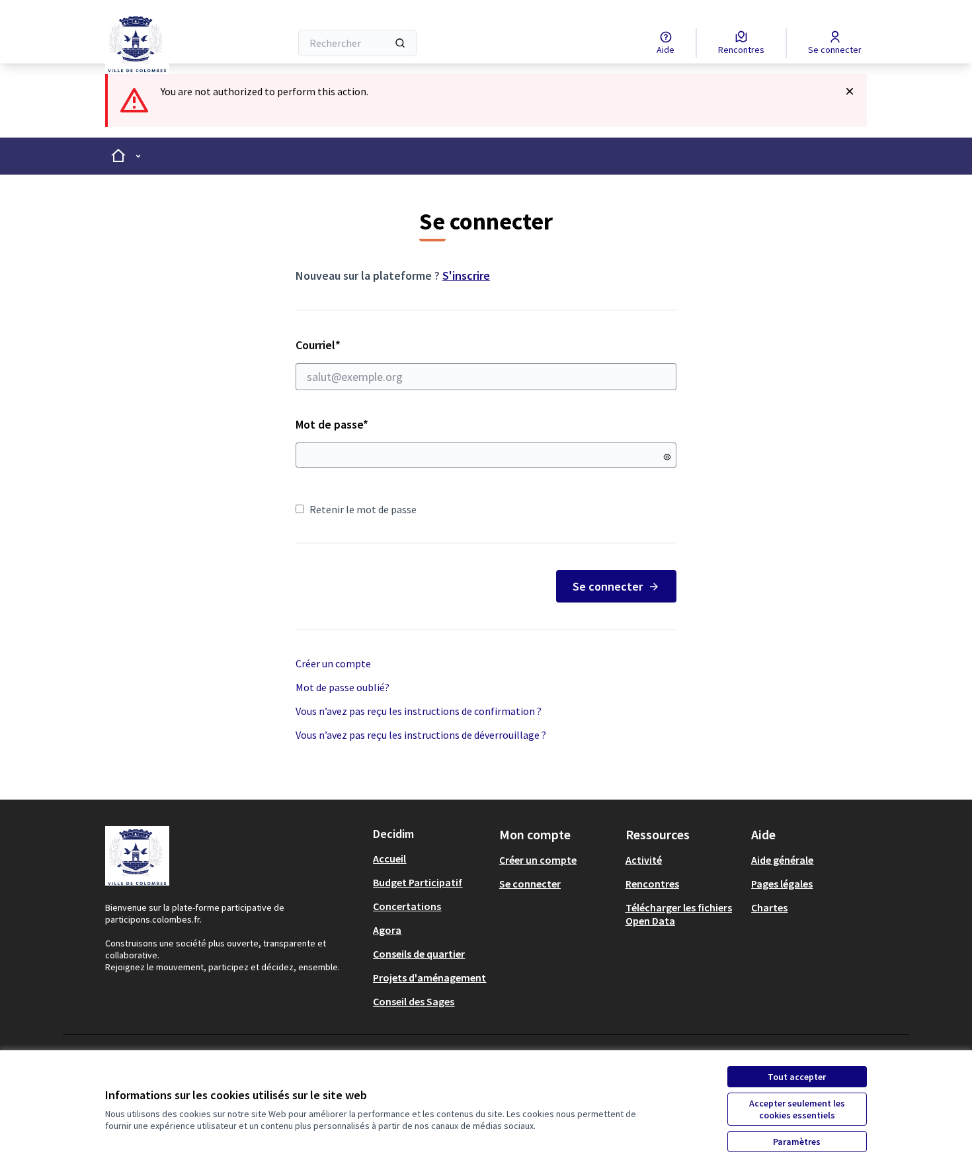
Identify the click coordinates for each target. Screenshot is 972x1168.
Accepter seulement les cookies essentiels (797, 1109)
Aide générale (782, 859)
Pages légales (782, 883)
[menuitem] (431, 858)
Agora (387, 930)
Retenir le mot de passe (363, 509)
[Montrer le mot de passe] (667, 457)
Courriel (365, 345)
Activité (644, 859)
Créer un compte (333, 663)
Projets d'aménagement (429, 977)
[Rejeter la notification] (849, 91)
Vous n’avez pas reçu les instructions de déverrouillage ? (421, 734)
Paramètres (797, 1141)
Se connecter (608, 586)
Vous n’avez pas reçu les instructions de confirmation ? (419, 711)
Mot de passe (332, 424)
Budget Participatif (417, 882)
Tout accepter (797, 1077)
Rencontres (652, 883)
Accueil (389, 858)
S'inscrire (466, 275)
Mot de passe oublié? (342, 687)
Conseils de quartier (419, 953)
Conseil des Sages (413, 1001)
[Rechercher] (400, 43)
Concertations (407, 906)
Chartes (769, 907)
